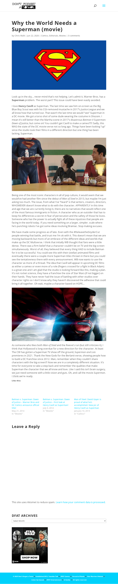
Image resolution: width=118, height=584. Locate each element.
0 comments (74, 35)
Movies (62, 35)
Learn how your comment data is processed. (81, 502)
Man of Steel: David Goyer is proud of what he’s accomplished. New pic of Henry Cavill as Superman (87, 403)
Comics (44, 35)
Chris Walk (20, 35)
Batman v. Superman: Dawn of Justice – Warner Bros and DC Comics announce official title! (25, 403)
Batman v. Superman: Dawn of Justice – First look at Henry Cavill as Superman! (56, 402)
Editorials (53, 35)
